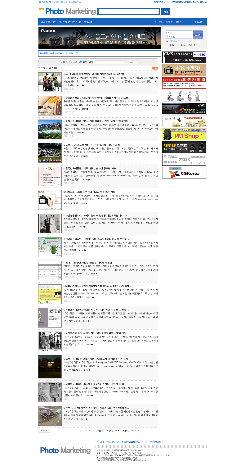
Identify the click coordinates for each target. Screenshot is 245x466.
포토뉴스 (45, 21)
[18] (123, 430)
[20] (131, 430)
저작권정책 (158, 442)
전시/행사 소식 (71, 53)
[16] (115, 430)
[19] (127, 430)
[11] (93, 430)
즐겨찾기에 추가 (45, 2)
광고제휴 (139, 442)
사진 (182, 21)
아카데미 (67, 21)
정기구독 (148, 442)
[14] (107, 430)
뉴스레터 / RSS (75, 2)
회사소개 (100, 442)
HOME (51, 53)
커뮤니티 (77, 21)
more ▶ (80, 85)
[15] (111, 430)
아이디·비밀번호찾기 (190, 45)
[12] (98, 430)
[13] (102, 430)
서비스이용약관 (111, 442)
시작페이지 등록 (60, 2)
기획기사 (56, 21)
